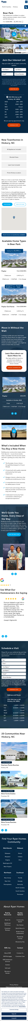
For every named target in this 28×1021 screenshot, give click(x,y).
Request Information (14, 367)
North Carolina (6, 7)
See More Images (21, 50)
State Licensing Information (14, 987)
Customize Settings (14, 1009)
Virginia (7, 860)
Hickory (15, 7)
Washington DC (7, 863)
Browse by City (20, 941)
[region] (14, 1004)
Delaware (7, 853)
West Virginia (7, 866)
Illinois (20, 853)
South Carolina (20, 891)
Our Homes (20, 925)
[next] (15, 574)
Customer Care (20, 956)
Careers (7, 964)
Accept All (14, 1018)
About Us (7, 920)
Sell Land (7, 968)
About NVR (7, 953)
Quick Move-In (20, 928)
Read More (7, 204)
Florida (20, 877)
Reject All (14, 1013)
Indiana (20, 856)
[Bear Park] (7, 48)
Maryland (7, 856)
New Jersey (7, 877)
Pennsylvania (7, 884)
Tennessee (20, 894)
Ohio (20, 860)
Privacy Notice (18, 84)
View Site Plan (20, 204)
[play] (14, 431)
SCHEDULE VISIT (14, 125)
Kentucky (20, 884)
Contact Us (20, 953)
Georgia (20, 881)
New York (7, 881)
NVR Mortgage (7, 956)
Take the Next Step (14, 534)
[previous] (12, 574)
